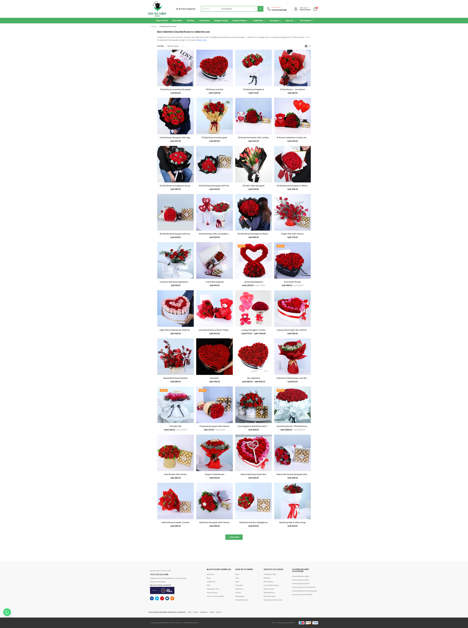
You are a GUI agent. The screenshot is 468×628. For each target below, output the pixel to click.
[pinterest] (172, 598)
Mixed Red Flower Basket (175, 378)
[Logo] (157, 9)
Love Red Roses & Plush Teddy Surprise (218, 330)
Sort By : (160, 46)
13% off (202, 390)
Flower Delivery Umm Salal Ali (303, 587)
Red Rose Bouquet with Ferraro (214, 522)
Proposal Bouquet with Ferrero (214, 426)
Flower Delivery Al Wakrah (302, 594)
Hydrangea (239, 596)
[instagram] (162, 598)
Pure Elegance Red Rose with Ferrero (255, 426)
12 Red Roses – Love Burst (292, 89)
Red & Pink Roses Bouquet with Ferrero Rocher (299, 474)
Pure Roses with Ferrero (175, 474)
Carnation (239, 585)
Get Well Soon (269, 592)
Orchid (238, 592)
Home (153, 26)
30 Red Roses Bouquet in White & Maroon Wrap (300, 185)
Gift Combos (305, 20)
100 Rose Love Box (214, 89)
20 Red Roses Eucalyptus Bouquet (176, 185)
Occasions (274, 20)
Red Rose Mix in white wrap (292, 522)
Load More (234, 537)
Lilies (237, 581)
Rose (237, 574)
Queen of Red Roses (214, 474)
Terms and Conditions (215, 596)
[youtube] (167, 598)
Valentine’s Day (270, 574)
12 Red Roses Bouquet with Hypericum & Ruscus (183, 137)
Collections (258, 20)
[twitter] (157, 598)
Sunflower (239, 589)
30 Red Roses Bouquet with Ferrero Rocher (180, 233)
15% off (280, 246)
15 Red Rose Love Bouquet (214, 137)
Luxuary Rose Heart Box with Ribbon (294, 330)
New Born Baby (270, 596)
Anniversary (204, 20)
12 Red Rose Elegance (253, 89)
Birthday (190, 20)
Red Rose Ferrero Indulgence (253, 522)
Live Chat (274, 7)
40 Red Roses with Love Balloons (215, 233)
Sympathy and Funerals (273, 600)
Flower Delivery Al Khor (301, 583)
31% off (241, 246)
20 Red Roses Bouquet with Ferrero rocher (219, 185)
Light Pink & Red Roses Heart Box (176, 330)
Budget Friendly (221, 20)
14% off (280, 390)
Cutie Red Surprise (214, 282)
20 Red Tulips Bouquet (253, 185)
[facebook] (152, 598)
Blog (208, 578)
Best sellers (177, 20)
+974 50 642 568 (278, 10)
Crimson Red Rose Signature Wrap (177, 282)
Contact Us (211, 581)
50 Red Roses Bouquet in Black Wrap (256, 233)
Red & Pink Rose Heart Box (253, 474)
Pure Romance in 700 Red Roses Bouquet (297, 426)
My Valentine (253, 378)
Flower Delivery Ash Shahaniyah (304, 591)
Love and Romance (271, 585)
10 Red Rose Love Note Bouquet (175, 89)
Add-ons (289, 20)
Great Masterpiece (253, 282)
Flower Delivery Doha (300, 580)
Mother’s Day (269, 589)
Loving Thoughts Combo (253, 330)
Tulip (237, 578)
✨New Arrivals (161, 20)
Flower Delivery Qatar (300, 576)
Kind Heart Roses (292, 282)
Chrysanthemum (242, 600)
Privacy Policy (212, 592)
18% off (163, 390)
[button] (7, 612)
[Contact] (269, 9)
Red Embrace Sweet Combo (175, 522)
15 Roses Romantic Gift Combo (253, 137)
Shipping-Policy (213, 589)
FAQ (208, 585)
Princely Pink (175, 426)
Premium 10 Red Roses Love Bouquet (294, 378)
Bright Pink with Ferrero (292, 233)
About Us (210, 574)
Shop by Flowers (239, 20)
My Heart (214, 378)
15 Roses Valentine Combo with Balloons (297, 137)
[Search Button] (260, 8)
